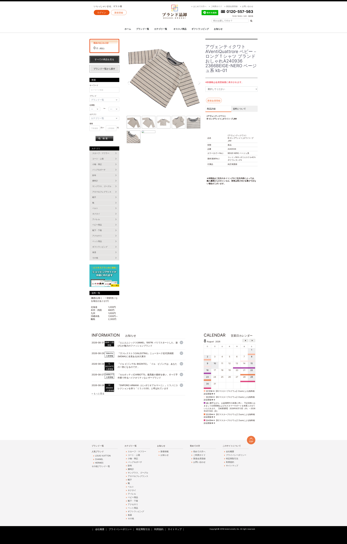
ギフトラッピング (200, 29)
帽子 (94, 197)
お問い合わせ (247, 6)
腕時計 (95, 180)
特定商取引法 (232, 458)
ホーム (128, 29)
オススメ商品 (180, 29)
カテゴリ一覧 (160, 29)
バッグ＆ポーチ (99, 170)
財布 (94, 175)
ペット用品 (97, 241)
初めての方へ (199, 451)
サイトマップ (232, 465)
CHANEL (99, 459)
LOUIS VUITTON (103, 455)
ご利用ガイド (216, 6)
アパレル (96, 219)
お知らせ (218, 29)
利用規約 (230, 462)
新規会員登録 (232, 6)
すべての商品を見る (104, 59)
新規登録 (118, 12)
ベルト (95, 208)
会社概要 (230, 451)
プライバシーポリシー (236, 455)
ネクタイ (96, 214)
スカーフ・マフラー (100, 153)
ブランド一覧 (142, 29)
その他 (95, 258)
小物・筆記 (97, 164)
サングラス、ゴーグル (101, 186)
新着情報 (164, 451)
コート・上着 (98, 159)
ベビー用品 (97, 225)
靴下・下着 (97, 230)
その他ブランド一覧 (101, 466)
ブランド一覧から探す (104, 68)
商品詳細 (211, 108)
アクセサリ (97, 236)
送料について (239, 108)
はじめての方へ (199, 6)
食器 (94, 252)
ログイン (101, 12)
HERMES (99, 462)
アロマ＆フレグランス (101, 192)
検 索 (105, 138)
